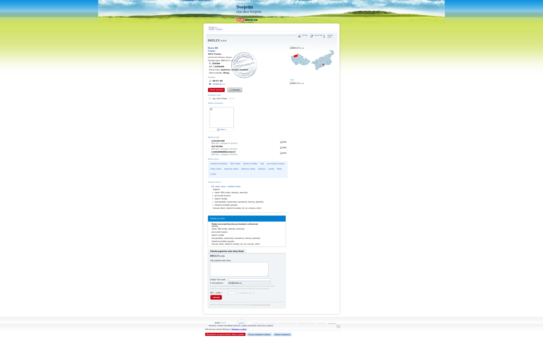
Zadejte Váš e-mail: (218, 280)
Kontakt (236, 90)
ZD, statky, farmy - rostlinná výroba (225, 186)
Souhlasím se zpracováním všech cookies (225, 334)
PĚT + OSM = (216, 293)
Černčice (211, 51)
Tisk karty (305, 35)
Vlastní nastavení (282, 334)
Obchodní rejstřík (330, 36)
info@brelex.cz (219, 84)
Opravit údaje (318, 35)
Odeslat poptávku (216, 90)
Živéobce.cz (212, 27)
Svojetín (211, 29)
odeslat (216, 297)
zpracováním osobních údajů (260, 305)
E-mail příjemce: (217, 283)
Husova (211, 48)
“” (239, 329)
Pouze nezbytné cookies (259, 334)
